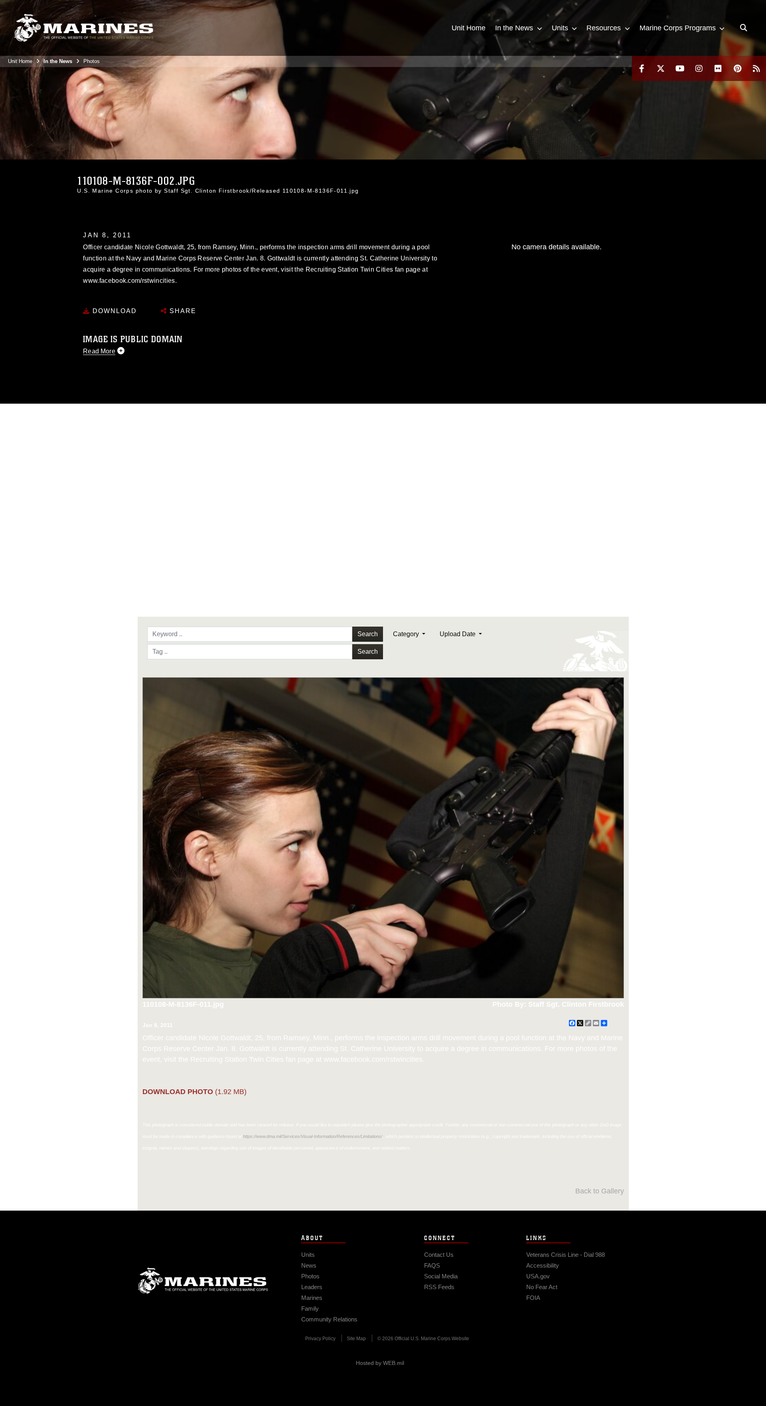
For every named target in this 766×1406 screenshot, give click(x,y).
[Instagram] (699, 68)
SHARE (181, 311)
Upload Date (458, 634)
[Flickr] (718, 68)
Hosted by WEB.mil (380, 1363)
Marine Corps (203, 1281)
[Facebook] (641, 68)
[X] (660, 68)
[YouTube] (679, 68)
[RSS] (756, 68)
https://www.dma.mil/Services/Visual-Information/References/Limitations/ (312, 1136)
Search (367, 634)
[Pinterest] (737, 68)
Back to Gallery (599, 1191)
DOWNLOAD (113, 311)
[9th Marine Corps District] (84, 28)
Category (407, 634)
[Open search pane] (743, 28)
